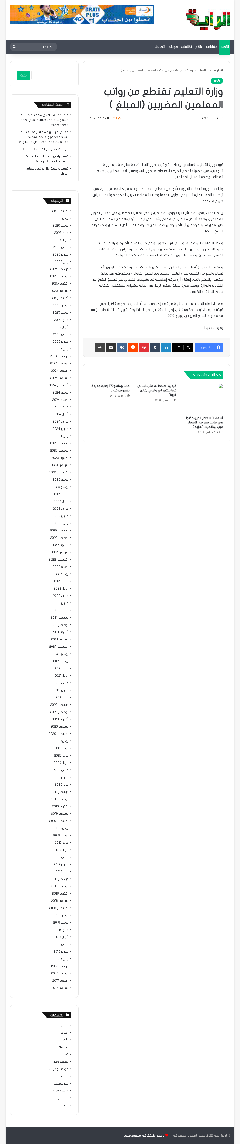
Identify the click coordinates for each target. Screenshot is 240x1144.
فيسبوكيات (60, 1090)
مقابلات (212, 46)
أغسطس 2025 (58, 298)
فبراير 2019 (60, 864)
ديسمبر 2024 (59, 356)
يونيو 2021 (60, 661)
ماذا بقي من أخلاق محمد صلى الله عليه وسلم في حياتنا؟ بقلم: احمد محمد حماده (44, 119)
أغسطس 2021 (58, 646)
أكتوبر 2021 (60, 632)
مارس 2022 (60, 596)
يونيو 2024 (60, 399)
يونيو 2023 (60, 487)
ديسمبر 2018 (59, 879)
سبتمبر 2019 (59, 813)
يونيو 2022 (60, 574)
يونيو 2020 (60, 748)
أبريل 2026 (61, 240)
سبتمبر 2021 (59, 639)
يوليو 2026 (60, 218)
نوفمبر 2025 (59, 276)
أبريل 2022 (61, 588)
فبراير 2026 (60, 254)
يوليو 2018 (60, 915)
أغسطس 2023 (58, 472)
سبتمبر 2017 (59, 988)
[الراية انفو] (208, 19)
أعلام (64, 1025)
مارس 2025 (60, 334)
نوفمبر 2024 (59, 363)
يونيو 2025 (60, 312)
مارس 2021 (61, 683)
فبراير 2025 (60, 341)
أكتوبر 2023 (59, 458)
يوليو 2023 (60, 479)
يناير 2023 (61, 523)
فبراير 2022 (60, 603)
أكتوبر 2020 (59, 719)
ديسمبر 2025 (59, 269)
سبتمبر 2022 (59, 552)
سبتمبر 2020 (59, 726)
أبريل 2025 (61, 327)
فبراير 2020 (60, 777)
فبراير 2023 (60, 516)
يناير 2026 (61, 262)
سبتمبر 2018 (59, 901)
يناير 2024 (61, 436)
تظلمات (186, 46)
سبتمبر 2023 (59, 465)
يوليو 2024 (60, 392)
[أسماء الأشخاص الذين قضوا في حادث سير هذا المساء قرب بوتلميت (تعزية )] (203, 398)
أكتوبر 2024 (59, 370)
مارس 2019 (61, 857)
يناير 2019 (62, 871)
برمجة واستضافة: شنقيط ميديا (144, 1135)
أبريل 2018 (61, 937)
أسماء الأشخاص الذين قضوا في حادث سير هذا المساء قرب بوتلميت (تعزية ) (204, 422)
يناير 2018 (62, 959)
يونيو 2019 (60, 835)
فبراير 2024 (60, 429)
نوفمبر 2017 (59, 973)
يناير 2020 (61, 784)
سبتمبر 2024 (59, 378)
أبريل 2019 (61, 850)
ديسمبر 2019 (59, 792)
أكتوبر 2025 (59, 283)
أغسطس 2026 (58, 211)
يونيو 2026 (60, 225)
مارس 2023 (60, 508)
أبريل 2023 (61, 501)
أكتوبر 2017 (60, 980)
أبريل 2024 (60, 414)
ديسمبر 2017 (59, 966)
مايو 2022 (61, 581)
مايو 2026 (61, 232)
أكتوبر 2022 (59, 545)
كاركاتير (63, 1098)
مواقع (173, 46)
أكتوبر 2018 (60, 893)
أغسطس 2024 (58, 385)
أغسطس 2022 (58, 559)
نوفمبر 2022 (59, 537)
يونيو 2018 (60, 922)
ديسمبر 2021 (59, 617)
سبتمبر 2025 (59, 291)
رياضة (64, 1076)
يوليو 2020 (60, 741)
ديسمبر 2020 (59, 704)
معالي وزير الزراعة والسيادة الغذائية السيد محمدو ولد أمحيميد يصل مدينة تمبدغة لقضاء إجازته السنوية (43, 137)
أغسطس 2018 (58, 908)
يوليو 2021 (60, 654)
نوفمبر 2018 (59, 886)
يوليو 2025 (60, 305)
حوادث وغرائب (58, 1069)
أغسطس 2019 (58, 821)
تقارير (64, 1054)
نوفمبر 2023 (59, 450)
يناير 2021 (62, 697)
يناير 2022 (61, 610)
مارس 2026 (60, 247)
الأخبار (225, 46)
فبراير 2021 (60, 690)
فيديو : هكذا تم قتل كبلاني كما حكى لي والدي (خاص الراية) (156, 390)
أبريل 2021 (61, 675)
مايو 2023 (61, 494)
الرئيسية (214, 70)
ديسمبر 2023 (59, 443)
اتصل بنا (160, 46)
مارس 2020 (60, 770)
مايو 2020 (61, 755)
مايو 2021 (61, 668)
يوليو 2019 (60, 828)
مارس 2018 (61, 944)
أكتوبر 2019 (60, 806)
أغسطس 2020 (58, 733)
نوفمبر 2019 (59, 799)
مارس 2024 (60, 421)
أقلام (199, 46)
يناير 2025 (61, 349)
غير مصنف (61, 1083)
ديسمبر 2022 (59, 530)
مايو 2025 (61, 320)
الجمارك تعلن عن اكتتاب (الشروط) (45, 149)
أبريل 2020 (61, 763)
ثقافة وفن (60, 1061)
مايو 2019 (61, 842)
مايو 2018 (61, 930)
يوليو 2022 (60, 566)
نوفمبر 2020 (59, 712)
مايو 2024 (61, 407)
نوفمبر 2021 (59, 625)
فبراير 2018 (60, 951)
